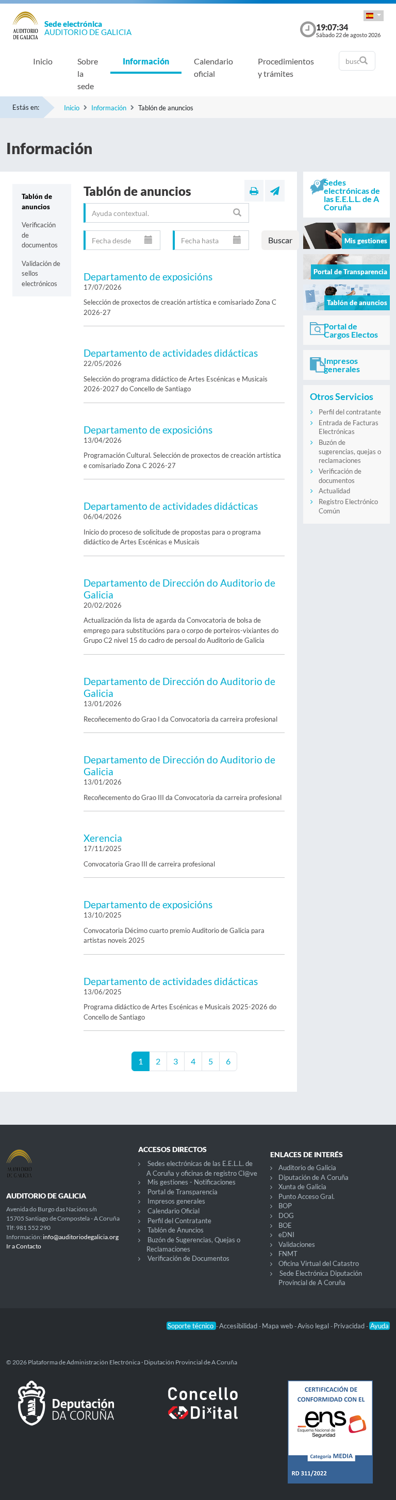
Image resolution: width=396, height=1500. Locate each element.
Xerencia (103, 838)
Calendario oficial (213, 67)
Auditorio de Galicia (307, 1167)
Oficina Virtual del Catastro (318, 1263)
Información (146, 61)
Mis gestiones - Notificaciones (191, 1182)
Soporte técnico (191, 1326)
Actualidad (334, 491)
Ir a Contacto (23, 1246)
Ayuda (379, 1326)
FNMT (288, 1253)
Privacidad (350, 1326)
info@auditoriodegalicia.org (81, 1237)
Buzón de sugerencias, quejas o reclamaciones (350, 451)
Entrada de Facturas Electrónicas (348, 427)
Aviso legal (314, 1326)
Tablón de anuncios (37, 201)
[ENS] (330, 1440)
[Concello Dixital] (198, 1411)
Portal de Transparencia (182, 1192)
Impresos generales (176, 1201)
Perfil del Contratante (179, 1220)
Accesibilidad (239, 1326)
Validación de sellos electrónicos (41, 273)
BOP (285, 1206)
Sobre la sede (87, 73)
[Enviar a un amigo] (275, 191)
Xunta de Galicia (302, 1186)
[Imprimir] (253, 191)
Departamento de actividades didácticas (171, 353)
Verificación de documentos (40, 235)
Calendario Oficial (173, 1211)
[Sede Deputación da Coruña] (66, 1411)
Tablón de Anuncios (175, 1230)
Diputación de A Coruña (313, 1177)
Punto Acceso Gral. (306, 1196)
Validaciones (296, 1244)
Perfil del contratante (350, 412)
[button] (374, 15)
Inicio (43, 61)
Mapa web (278, 1326)
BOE (285, 1225)
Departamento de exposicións (148, 276)
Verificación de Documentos (188, 1258)
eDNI (286, 1234)
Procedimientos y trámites (286, 67)
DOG (286, 1215)
